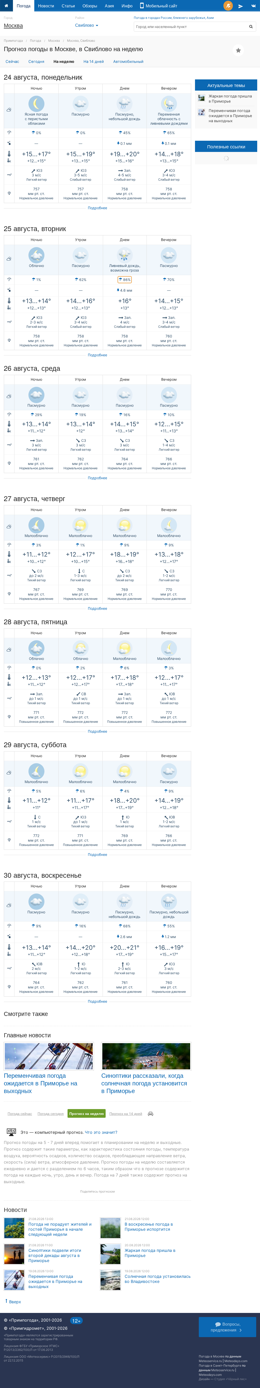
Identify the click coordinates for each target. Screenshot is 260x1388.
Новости (46, 6)
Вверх (15, 1301)
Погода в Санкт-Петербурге (220, 1365)
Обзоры (90, 6)
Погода (23, 6)
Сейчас (12, 61)
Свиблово (87, 25)
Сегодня (36, 61)
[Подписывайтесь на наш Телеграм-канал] (240, 5)
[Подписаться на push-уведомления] (228, 5)
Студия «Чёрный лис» (230, 1379)
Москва (13, 25)
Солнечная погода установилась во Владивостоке (158, 1279)
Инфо (127, 6)
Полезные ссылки (226, 146)
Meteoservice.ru (210, 1361)
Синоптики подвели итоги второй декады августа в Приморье (54, 1255)
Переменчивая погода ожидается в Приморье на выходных (40, 1083)
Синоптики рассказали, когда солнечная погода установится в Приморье (144, 1083)
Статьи (68, 6)
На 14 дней (94, 61)
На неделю (64, 61)
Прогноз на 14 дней (125, 1113)
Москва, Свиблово (81, 41)
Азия (109, 6)
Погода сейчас (20, 1113)
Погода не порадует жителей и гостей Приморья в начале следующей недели (60, 1229)
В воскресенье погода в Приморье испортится (149, 1227)
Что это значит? (101, 1132)
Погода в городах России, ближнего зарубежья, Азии (174, 18)
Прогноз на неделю (86, 1113)
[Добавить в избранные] (238, 50)
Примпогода (13, 41)
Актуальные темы (226, 85)
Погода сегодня (51, 1113)
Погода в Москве (211, 1356)
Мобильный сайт (160, 6)
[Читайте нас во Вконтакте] (253, 5)
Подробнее (97, 208)
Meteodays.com (235, 1361)
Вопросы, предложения (225, 1327)
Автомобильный (128, 61)
